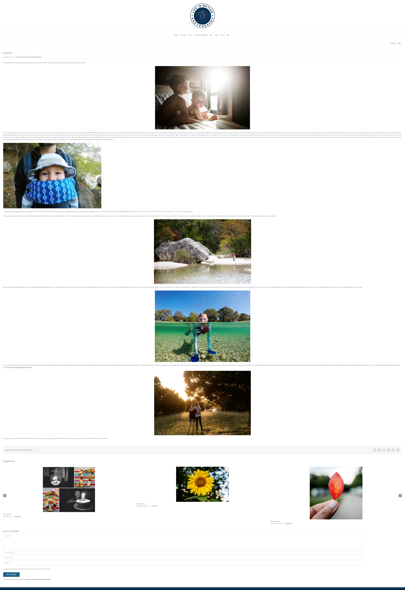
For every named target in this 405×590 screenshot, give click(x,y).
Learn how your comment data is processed (37, 579)
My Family (22, 57)
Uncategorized (33, 57)
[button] (228, 35)
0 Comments (20, 523)
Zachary (40, 57)
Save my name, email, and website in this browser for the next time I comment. (28, 569)
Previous (393, 43)
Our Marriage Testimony (145, 504)
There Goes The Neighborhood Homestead (19, 367)
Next (399, 43)
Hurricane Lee (8, 521)
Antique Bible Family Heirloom (281, 504)
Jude (17, 57)
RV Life (27, 57)
